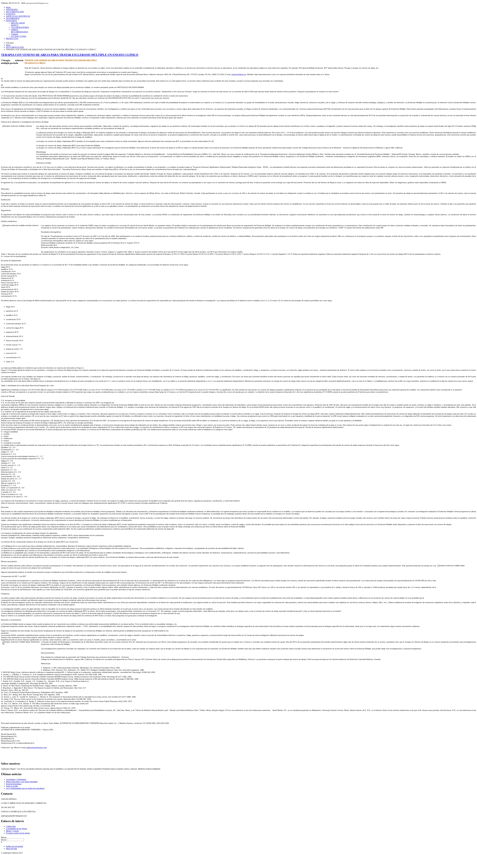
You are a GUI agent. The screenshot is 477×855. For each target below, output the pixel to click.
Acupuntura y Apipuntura (16, 779)
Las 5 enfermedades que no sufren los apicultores (25, 788)
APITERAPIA (12, 9)
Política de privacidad (14, 846)
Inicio (8, 7)
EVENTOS (10, 14)
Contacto (14, 34)
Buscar (3, 837)
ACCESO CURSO (18, 36)
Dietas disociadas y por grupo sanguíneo (22, 782)
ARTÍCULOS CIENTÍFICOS (18, 16)
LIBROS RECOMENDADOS (19, 31)
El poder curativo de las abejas (18, 833)
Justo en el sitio (12, 786)
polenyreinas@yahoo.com (36, 748)
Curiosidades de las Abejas (16, 829)
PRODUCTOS (12, 39)
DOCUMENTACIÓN (15, 12)
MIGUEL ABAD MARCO (18, 24)
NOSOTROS (11, 21)
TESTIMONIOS (12, 18)
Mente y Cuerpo (12, 831)
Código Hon (11, 826)
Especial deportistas (13, 784)
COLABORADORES (20, 27)
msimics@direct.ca (238, 74)
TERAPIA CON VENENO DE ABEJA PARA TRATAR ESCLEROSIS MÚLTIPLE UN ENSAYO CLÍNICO (69, 54)
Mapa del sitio (11, 849)
